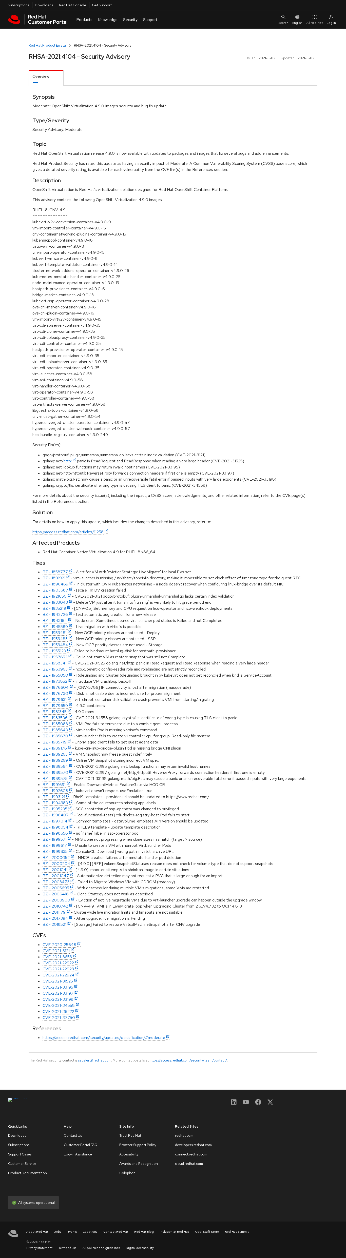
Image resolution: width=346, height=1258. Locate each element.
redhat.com (184, 1135)
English (297, 23)
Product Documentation (27, 1173)
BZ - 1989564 (55, 766)
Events (72, 1232)
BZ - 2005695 (56, 888)
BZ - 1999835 (55, 851)
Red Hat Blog (144, 1232)
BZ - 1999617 (55, 845)
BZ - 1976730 (55, 693)
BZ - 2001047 (56, 875)
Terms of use (67, 1248)
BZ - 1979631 (55, 699)
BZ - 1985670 (55, 736)
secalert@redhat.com (94, 1060)
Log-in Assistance (78, 1154)
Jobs (57, 1232)
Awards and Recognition (138, 1163)
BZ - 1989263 (55, 754)
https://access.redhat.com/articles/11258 (68, 532)
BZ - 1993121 (54, 796)
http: (68, 461)
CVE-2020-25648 (59, 944)
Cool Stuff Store (207, 1232)
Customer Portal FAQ (81, 1145)
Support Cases (19, 1154)
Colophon (127, 1173)
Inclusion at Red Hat (174, 1232)
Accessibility (128, 1154)
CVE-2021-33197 (58, 993)
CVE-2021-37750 (59, 1017)
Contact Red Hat (115, 1232)
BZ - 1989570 (55, 772)
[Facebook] (258, 1103)
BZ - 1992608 (55, 790)
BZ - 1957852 (55, 657)
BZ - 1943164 (55, 620)
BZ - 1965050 (55, 675)
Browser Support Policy (137, 1145)
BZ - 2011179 (54, 912)
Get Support (102, 5)
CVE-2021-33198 (58, 999)
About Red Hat (37, 1232)
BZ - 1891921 (54, 578)
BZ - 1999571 (55, 839)
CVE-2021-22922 (58, 963)
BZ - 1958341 (55, 663)
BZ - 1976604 (56, 687)
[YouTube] (246, 1103)
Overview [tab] (40, 76)
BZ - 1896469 (55, 584)
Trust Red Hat (130, 1135)
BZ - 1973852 (55, 681)
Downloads (44, 5)
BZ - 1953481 (55, 632)
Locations (90, 1232)
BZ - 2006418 (56, 894)
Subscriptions (18, 5)
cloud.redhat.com (189, 1163)
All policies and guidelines (101, 1248)
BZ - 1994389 (55, 802)
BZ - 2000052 (56, 857)
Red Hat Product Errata (47, 45)
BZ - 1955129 (54, 651)
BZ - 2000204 (56, 863)
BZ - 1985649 (55, 730)
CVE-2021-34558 (59, 1005)
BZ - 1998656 (55, 833)
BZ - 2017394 (55, 918)
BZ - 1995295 (55, 809)
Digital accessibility (140, 1248)
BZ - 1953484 (55, 644)
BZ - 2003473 (56, 881)
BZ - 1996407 (56, 815)
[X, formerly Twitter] (270, 1103)
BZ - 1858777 (55, 572)
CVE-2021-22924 (58, 975)
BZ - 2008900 (56, 900)
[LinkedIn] (234, 1103)
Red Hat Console (72, 5)
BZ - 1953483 (55, 638)
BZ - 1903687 (55, 590)
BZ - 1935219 (54, 608)
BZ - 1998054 (55, 827)
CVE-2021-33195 (58, 987)
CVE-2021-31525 (58, 981)
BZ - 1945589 (55, 626)
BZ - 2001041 (55, 869)
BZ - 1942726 (55, 614)
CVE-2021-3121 (56, 950)
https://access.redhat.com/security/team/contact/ (188, 1060)
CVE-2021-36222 (58, 1011)
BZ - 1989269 (55, 760)
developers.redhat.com (193, 1145)
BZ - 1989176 (55, 748)
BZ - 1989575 (55, 778)
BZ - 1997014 (55, 821)
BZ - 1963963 (55, 669)
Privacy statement (39, 1248)
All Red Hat (314, 23)
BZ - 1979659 (55, 705)
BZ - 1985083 (55, 723)
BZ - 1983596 (55, 717)
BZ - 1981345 (55, 711)
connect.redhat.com (191, 1154)
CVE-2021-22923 (58, 969)
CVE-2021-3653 (57, 956)
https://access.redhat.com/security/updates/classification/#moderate (104, 1037)
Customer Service (22, 1163)
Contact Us (73, 1135)
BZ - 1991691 (54, 784)
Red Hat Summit (237, 1232)
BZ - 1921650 (55, 596)
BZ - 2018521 (54, 924)
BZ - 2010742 (55, 906)
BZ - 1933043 (55, 602)
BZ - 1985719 (55, 742)
